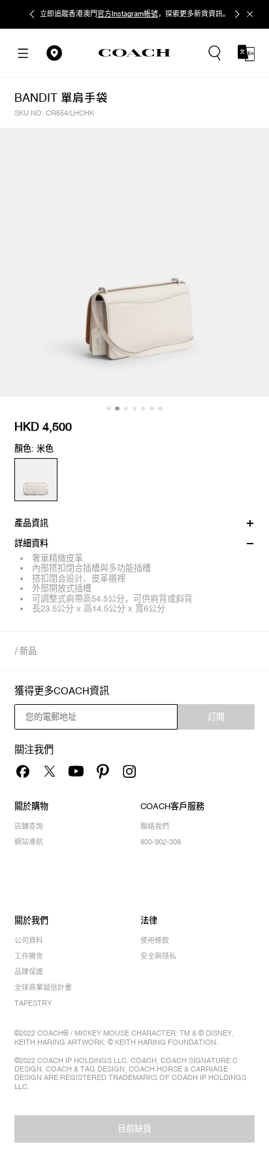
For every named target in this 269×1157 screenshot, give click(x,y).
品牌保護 (28, 972)
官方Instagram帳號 (127, 14)
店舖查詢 (28, 826)
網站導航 (28, 842)
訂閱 (216, 717)
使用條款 (154, 940)
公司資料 (28, 940)
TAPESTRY (33, 1003)
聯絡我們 (154, 826)
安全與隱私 (158, 956)
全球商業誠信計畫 (43, 987)
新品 (28, 650)
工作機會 (28, 956)
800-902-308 (160, 842)
